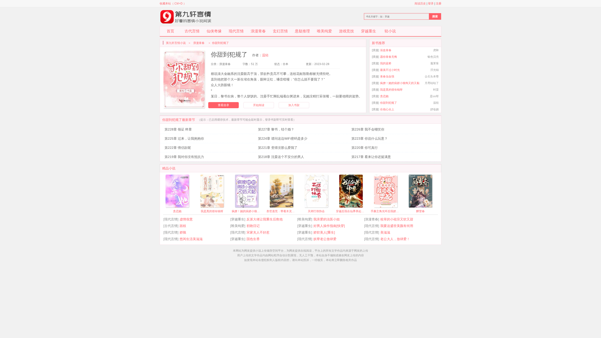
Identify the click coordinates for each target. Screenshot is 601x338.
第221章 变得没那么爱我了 (277, 148)
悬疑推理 (302, 31)
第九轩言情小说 (176, 43)
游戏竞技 (346, 31)
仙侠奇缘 (214, 31)
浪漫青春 (258, 31)
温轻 (265, 55)
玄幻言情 (280, 31)
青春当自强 (387, 76)
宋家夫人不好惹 (258, 232)
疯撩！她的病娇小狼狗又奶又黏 (400, 83)
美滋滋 (385, 232)
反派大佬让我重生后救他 (265, 219)
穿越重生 (368, 31)
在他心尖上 (387, 109)
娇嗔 (183, 232)
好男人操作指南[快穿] (329, 226)
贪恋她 (384, 96)
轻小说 (390, 31)
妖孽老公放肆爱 (324, 239)
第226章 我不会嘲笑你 (367, 129)
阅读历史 (420, 3)
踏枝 (183, 226)
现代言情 (236, 31)
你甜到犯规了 (388, 102)
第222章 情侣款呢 (178, 148)
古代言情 (192, 31)
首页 (170, 31)
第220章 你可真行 (364, 148)
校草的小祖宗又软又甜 (396, 219)
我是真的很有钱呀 (391, 89)
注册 (438, 3)
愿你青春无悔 (388, 56)
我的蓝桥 (385, 63)
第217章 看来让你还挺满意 (371, 157)
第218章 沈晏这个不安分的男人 (281, 157)
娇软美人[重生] (324, 232)
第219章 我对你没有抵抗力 (184, 157)
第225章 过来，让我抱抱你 (184, 138)
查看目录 (223, 105)
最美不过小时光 (390, 70)
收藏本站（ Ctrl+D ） (173, 3)
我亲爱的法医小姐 (326, 219)
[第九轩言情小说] (186, 17)
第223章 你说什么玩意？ (369, 138)
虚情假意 (186, 219)
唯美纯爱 (324, 31)
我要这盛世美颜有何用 (396, 226)
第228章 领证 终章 (178, 129)
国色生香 (253, 239)
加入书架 (294, 105)
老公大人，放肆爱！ (395, 239)
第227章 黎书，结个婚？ (276, 129)
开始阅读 (258, 105)
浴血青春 (385, 50)
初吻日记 (253, 226)
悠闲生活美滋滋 (191, 239)
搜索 (435, 16)
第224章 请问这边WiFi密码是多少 (282, 138)
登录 (431, 3)
